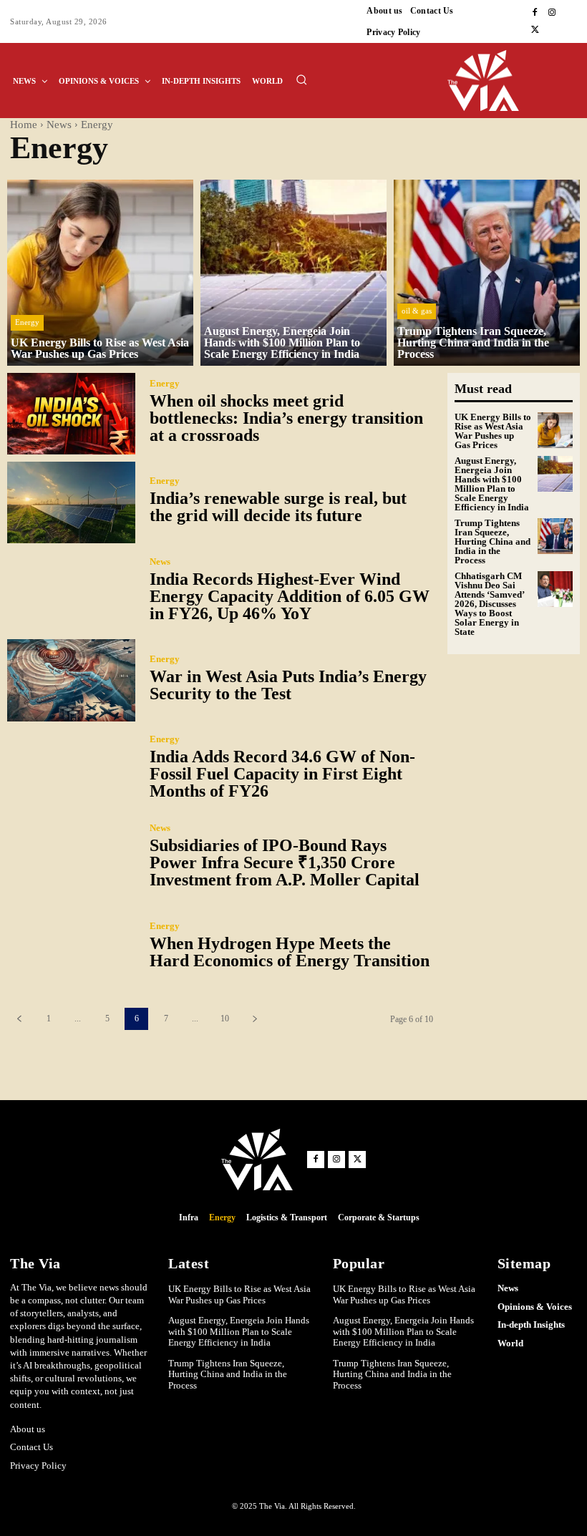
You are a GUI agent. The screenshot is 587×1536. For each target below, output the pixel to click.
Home (23, 124)
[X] (534, 30)
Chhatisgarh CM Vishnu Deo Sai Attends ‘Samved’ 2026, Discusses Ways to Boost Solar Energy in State (489, 603)
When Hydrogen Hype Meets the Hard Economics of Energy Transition (290, 952)
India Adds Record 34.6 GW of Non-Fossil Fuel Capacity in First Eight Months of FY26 (282, 773)
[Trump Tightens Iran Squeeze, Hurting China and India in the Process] (487, 273)
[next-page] (254, 1019)
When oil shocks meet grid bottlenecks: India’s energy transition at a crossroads (286, 418)
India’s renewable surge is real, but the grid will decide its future (278, 507)
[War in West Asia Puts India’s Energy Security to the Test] (71, 680)
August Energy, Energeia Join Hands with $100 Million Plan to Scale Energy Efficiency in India (492, 483)
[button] (301, 79)
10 (224, 1019)
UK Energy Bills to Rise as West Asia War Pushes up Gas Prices (493, 431)
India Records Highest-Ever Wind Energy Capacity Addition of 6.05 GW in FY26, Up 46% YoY (290, 596)
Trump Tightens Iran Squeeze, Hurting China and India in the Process (492, 541)
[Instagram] (552, 12)
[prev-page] (19, 1019)
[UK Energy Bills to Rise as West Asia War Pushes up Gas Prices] (100, 273)
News (59, 124)
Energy (27, 322)
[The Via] (513, 80)
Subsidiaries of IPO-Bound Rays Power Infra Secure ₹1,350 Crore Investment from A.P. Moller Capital (284, 862)
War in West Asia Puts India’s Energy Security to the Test (288, 685)
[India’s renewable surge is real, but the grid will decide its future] (71, 502)
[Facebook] (534, 12)
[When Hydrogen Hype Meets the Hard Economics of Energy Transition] (71, 947)
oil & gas (417, 310)
